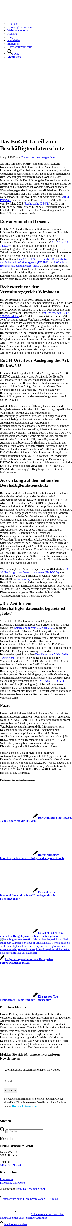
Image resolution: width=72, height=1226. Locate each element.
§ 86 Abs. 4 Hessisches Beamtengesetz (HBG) (34, 264)
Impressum (6, 1179)
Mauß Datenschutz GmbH (31, 1188)
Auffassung (23, 579)
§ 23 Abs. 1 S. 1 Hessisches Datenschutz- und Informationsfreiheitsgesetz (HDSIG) (33, 260)
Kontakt (19, 1192)
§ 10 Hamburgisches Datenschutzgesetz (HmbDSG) (34, 570)
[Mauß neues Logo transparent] (27, 17)
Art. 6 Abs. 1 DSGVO (50, 681)
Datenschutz (55, 1188)
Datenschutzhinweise (25, 1106)
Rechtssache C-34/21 (37, 203)
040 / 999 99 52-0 (10, 1165)
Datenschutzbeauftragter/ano (38, 157)
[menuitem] (39, 23)
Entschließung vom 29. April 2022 (34, 627)
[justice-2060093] (36, 132)
